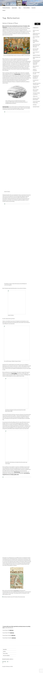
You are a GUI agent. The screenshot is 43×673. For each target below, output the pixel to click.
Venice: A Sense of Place (10, 23)
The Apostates (17, 74)
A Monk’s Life (35, 96)
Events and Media (27, 7)
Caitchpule (34, 104)
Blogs (20, 7)
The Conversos (17, 472)
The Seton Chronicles (6, 7)
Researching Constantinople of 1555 (36, 41)
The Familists (16, 590)
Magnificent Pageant (36, 55)
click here (12, 632)
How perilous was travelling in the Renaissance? (36, 77)
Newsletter (34, 7)
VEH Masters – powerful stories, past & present (20, 5)
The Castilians (14, 373)
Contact (4, 10)
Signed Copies (14, 7)
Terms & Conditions (6, 655)
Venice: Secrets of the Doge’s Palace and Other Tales (36, 45)
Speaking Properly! (36, 106)
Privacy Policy (5, 653)
